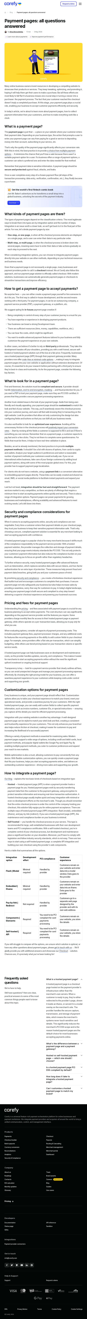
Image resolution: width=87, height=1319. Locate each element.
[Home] (5, 12)
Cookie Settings (76, 1309)
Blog (11, 12)
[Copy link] (2, 126)
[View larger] (43, 62)
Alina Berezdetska (16, 32)
